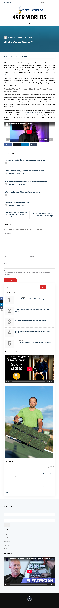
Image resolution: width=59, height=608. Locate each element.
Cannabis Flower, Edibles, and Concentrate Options (32, 299)
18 (15, 483)
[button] (2, 310)
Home (5, 534)
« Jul (6, 493)
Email (32, 256)
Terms (5, 548)
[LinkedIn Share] (1, 304)
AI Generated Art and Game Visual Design (17, 203)
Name (6, 256)
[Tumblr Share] (1, 307)
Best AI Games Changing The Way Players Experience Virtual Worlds (25, 160)
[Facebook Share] (1, 298)
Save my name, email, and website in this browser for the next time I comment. (27, 274)
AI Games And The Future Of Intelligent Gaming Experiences (22, 192)
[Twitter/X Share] (1, 301)
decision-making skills (33, 112)
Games (31, 37)
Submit (7, 525)
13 (29, 480)
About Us (6, 538)
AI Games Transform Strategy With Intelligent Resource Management (25, 171)
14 (36, 480)
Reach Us (6, 545)
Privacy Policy (7, 541)
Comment (7, 234)
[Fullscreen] (52, 381)
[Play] (7, 381)
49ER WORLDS (29, 17)
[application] (29, 369)
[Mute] (50, 381)
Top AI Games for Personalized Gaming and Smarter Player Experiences (26, 181)
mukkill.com (7, 74)
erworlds (12, 37)
